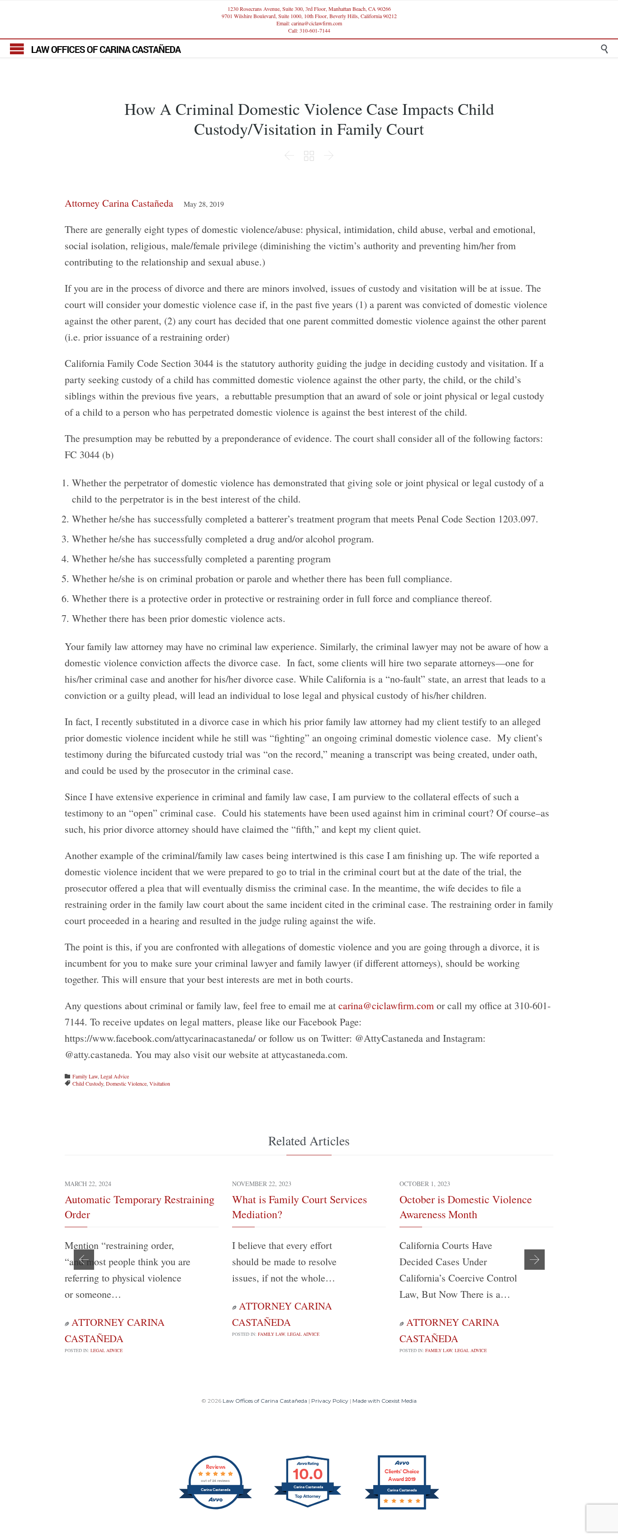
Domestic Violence (126, 1083)
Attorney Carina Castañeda (119, 202)
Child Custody (87, 1083)
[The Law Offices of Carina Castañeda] (316, 48)
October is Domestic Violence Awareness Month (465, 1207)
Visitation (159, 1083)
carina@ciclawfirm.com (386, 1005)
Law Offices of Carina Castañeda (265, 1400)
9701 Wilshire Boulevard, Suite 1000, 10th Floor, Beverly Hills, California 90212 (309, 15)
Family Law (85, 1076)
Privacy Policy (329, 1400)
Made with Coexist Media (384, 1400)
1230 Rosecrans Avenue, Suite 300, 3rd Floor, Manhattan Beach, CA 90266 (309, 8)
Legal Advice (114, 1076)
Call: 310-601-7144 (309, 30)
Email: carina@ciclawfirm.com (309, 23)
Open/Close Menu (17, 49)
